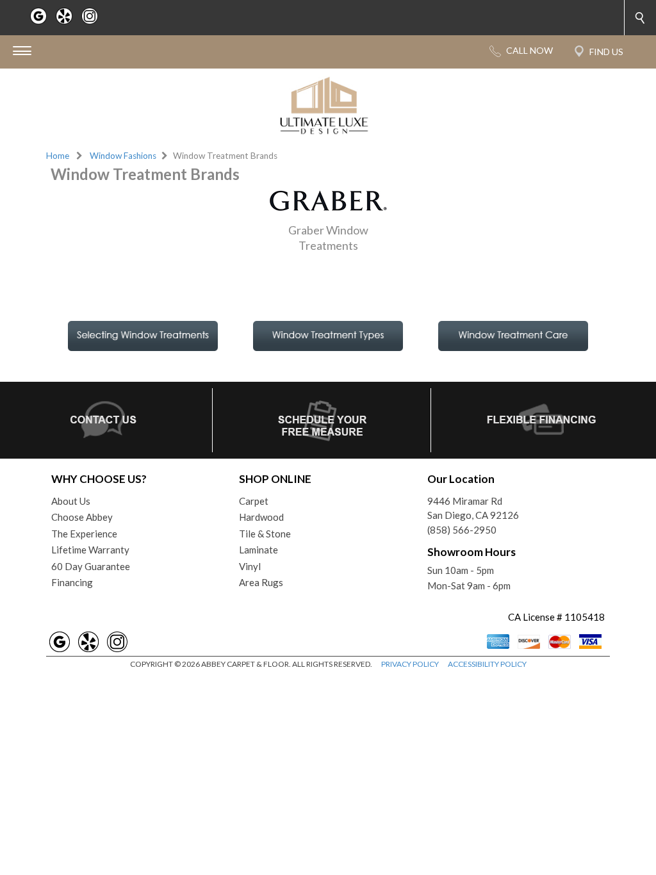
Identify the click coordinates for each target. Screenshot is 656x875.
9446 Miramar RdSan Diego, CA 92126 (473, 508)
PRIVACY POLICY (410, 664)
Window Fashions (123, 156)
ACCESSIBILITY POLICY (487, 664)
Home (57, 156)
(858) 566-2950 (461, 530)
